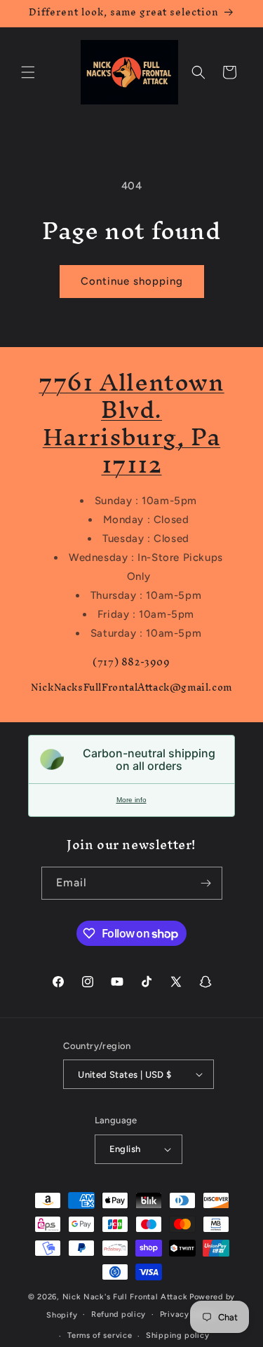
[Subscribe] (206, 883)
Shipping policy (178, 1335)
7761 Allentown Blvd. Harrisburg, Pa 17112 (131, 423)
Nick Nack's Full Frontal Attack (125, 1296)
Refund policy (118, 1314)
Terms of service (99, 1335)
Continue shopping (132, 281)
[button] (28, 72)
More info (131, 800)
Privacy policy (188, 1314)
